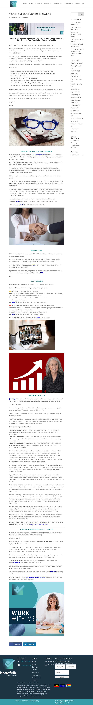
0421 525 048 (25, 661)
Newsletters (25, 17)
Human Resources (76, 84)
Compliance (74, 71)
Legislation (74, 92)
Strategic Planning (76, 118)
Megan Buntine (15, 17)
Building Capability (76, 66)
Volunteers (74, 129)
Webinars (73, 132)
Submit (62, 677)
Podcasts (73, 108)
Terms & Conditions (21, 701)
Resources (74, 110)
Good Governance (76, 79)
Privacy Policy (34, 701)
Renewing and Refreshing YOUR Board (76, 34)
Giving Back (67, 3)
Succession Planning (77, 124)
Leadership (74, 89)
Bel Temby (74, 141)
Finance (73, 73)
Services (37, 3)
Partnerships (74, 105)
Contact (77, 3)
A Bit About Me (75, 63)
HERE (42, 273)
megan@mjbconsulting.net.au (39, 524)
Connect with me (49, 665)
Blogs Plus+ (47, 3)
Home (25, 3)
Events (34, 670)
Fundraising (74, 76)
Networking (74, 94)
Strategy (73, 121)
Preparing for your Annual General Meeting (76, 145)
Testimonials (58, 3)
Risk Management (76, 113)
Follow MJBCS (49, 662)
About (31, 3)
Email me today (26, 665)
